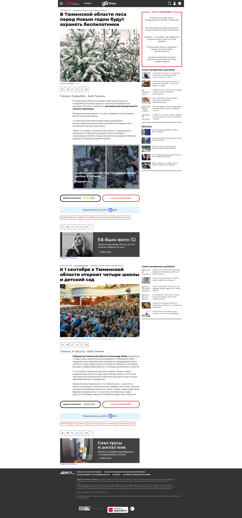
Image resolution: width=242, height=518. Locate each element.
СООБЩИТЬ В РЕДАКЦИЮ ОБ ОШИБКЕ (137, 474)
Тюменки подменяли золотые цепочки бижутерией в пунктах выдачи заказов (162, 59)
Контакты (116, 474)
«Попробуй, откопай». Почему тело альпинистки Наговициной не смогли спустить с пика (166, 75)
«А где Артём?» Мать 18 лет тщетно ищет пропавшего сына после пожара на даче (166, 297)
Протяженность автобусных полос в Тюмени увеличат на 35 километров (162, 29)
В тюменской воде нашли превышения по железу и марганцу (162, 19)
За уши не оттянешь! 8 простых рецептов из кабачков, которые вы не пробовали (167, 305)
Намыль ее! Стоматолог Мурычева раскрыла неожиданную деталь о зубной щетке (166, 272)
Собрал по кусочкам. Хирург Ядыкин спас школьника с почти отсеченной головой (167, 117)
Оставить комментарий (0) (121, 198)
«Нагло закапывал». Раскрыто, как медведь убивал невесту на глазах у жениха (167, 288)
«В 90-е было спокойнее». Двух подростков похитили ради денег (166, 312)
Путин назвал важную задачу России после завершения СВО (166, 156)
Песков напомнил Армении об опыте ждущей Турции (166, 139)
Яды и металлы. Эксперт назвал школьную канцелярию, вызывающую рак (165, 100)
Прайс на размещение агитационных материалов (124, 472)
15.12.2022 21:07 (65, 10)
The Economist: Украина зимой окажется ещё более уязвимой (164, 147)
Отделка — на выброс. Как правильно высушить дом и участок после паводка (161, 39)
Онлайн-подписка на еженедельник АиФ (93, 474)
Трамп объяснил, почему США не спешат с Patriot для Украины (165, 164)
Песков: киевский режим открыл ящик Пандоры (165, 131)
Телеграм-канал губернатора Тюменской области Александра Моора (87, 339)
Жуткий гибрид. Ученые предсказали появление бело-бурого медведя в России (167, 108)
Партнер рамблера (99, 508)
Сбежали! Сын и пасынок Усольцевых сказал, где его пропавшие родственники (167, 92)
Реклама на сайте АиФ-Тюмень (89, 472)
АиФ (77, 83)
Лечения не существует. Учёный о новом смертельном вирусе (166, 279)
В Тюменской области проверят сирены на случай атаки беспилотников (162, 49)
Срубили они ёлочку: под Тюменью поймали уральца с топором (105, 174)
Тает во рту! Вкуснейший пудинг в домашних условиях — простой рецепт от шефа (166, 83)
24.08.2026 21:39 (66, 265)
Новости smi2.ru (68, 258)
